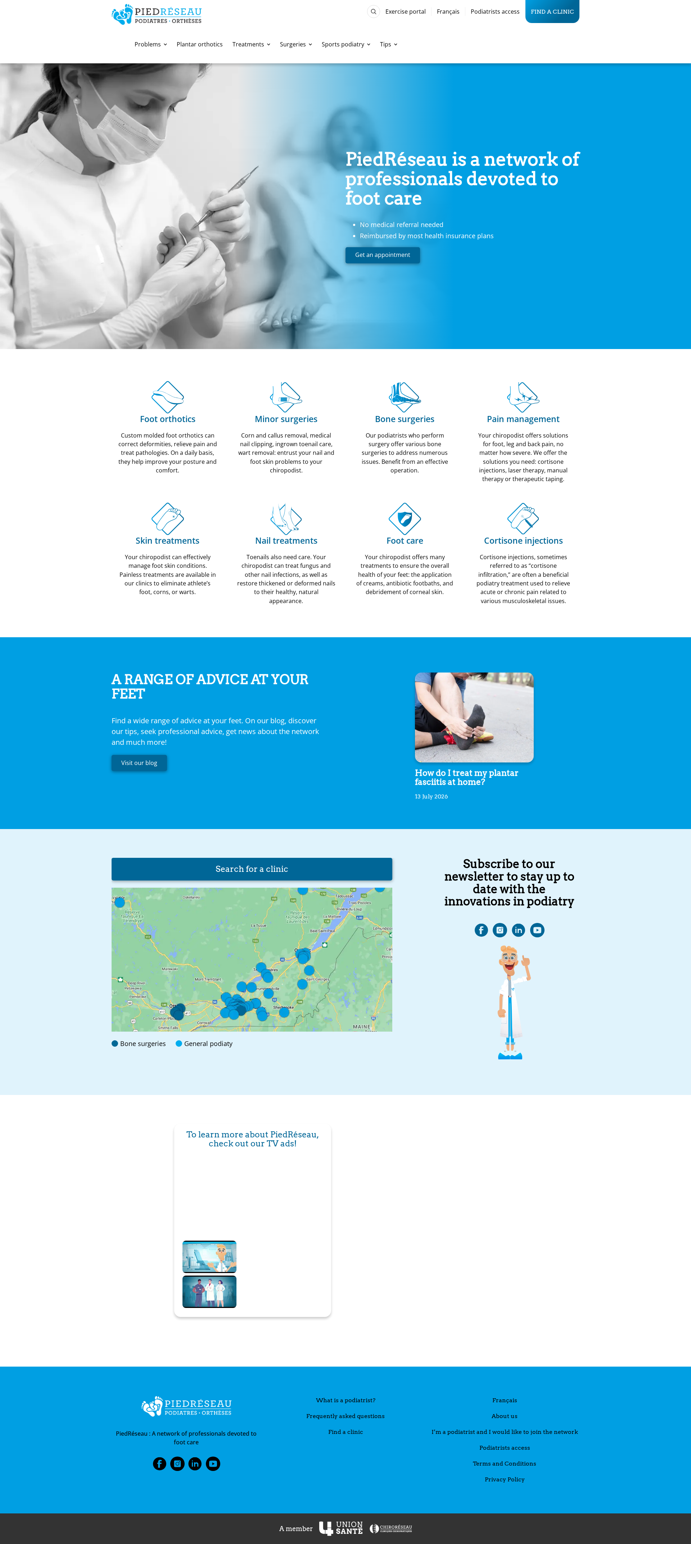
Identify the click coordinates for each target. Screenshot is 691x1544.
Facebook (159, 1466)
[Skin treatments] (168, 519)
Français (448, 11)
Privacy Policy (505, 1479)
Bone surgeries (404, 419)
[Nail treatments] (286, 519)
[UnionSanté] (340, 1528)
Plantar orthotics (200, 44)
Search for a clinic (252, 869)
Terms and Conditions (504, 1463)
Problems (148, 44)
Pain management (523, 419)
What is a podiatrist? (345, 1400)
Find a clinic (552, 11)
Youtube (213, 1466)
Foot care (405, 540)
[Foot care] (405, 519)
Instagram (177, 1466)
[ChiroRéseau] (390, 1528)
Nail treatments (286, 540)
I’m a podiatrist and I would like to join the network (505, 1431)
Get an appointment (382, 255)
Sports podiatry (343, 44)
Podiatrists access (495, 11)
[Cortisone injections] (523, 519)
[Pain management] (523, 397)
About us (505, 1416)
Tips (385, 44)
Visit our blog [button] (139, 763)
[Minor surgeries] (286, 397)
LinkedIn (195, 1466)
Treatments (248, 44)
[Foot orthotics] (168, 397)
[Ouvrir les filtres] (373, 11)
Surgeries (293, 44)
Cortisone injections (523, 540)
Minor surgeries (286, 419)
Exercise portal (405, 11)
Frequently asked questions (345, 1416)
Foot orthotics (167, 419)
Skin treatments (167, 540)
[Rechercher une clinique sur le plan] (252, 960)
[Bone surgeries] (405, 397)
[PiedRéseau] (186, 1408)
